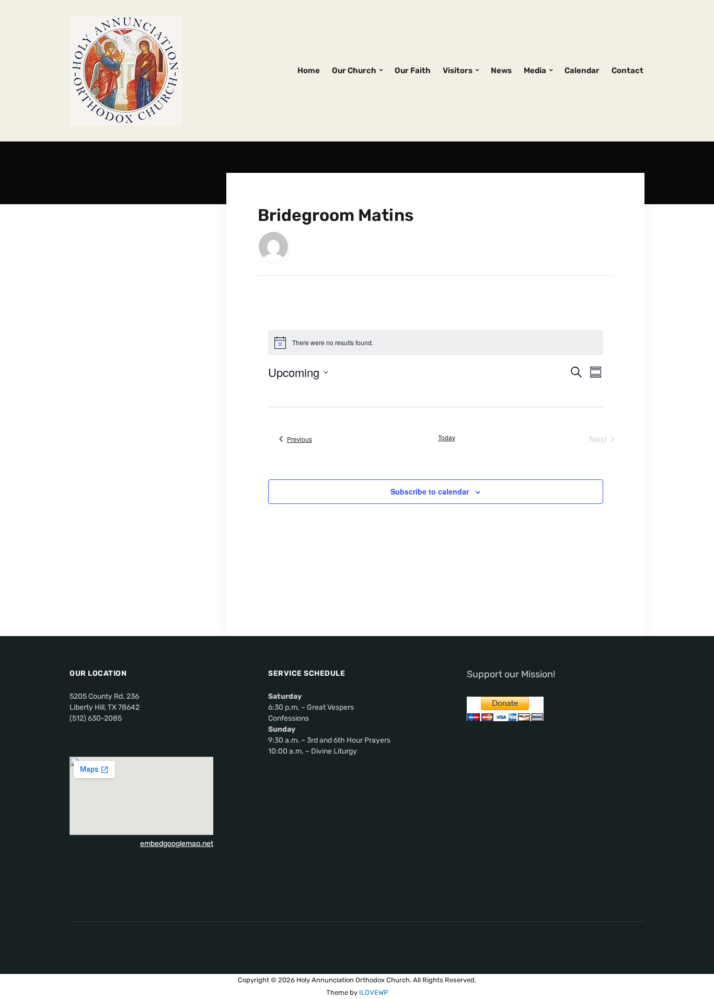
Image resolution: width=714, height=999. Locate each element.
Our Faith (413, 70)
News (501, 70)
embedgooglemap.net (176, 843)
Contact (627, 70)
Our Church (354, 70)
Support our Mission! (511, 674)
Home (308, 70)
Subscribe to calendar (429, 491)
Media (535, 70)
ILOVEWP (373, 992)
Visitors (458, 70)
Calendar (582, 70)
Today (446, 437)
